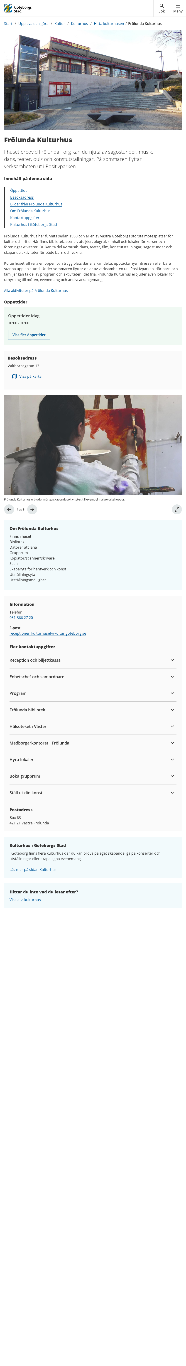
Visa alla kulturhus (25, 899)
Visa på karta (30, 376)
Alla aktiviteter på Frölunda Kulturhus (36, 290)
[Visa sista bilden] (9, 509)
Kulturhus (79, 23)
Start (8, 23)
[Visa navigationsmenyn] (178, 8)
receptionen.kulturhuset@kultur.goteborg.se (48, 633)
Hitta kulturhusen (109, 23)
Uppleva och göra (33, 23)
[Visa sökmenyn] (162, 8)
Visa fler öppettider (29, 334)
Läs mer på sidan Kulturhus (33, 869)
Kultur (59, 23)
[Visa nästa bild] (32, 509)
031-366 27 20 (21, 617)
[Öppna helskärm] (177, 509)
